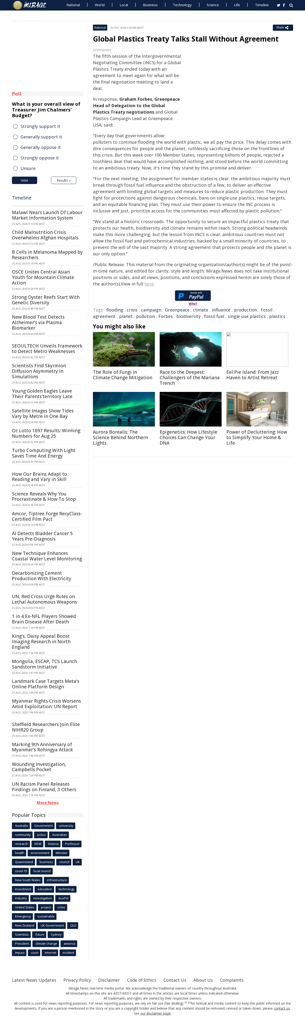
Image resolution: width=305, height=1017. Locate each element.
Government (43, 825)
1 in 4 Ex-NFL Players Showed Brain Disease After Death (44, 619)
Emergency (23, 916)
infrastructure (57, 880)
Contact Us (174, 980)
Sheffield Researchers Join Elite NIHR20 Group (46, 727)
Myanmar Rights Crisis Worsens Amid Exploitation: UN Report (46, 704)
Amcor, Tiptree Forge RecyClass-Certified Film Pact (47, 516)
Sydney (56, 934)
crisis (132, 310)
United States (25, 907)
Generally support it (41, 137)
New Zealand (24, 925)
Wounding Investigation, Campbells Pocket (39, 767)
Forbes (165, 316)
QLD (73, 925)
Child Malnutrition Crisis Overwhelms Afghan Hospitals (45, 235)
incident (68, 952)
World (100, 4)
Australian (59, 835)
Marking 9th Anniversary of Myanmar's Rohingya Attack (42, 747)
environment (40, 853)
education (45, 889)
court (34, 952)
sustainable (46, 916)
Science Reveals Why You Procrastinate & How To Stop (44, 496)
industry (21, 898)
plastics (277, 316)
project (46, 907)
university (66, 825)
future (39, 934)
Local (124, 4)
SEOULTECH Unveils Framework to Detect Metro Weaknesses (47, 348)
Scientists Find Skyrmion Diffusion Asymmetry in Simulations (39, 371)
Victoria (53, 844)
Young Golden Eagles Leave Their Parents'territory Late (42, 394)
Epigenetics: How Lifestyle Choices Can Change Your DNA (188, 437)
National (73, 4)
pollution (145, 316)
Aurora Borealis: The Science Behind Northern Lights (120, 437)
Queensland (24, 862)
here (149, 284)
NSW (38, 844)
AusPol (63, 898)
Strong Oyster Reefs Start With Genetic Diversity (46, 300)
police (41, 835)
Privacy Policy (77, 980)
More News (48, 802)
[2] (189, 1002)
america (69, 943)
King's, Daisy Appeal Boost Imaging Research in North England (41, 641)
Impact (20, 952)
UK (78, 862)
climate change (46, 943)
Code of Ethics (141, 980)
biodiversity (188, 316)
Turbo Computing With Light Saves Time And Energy (43, 453)
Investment (23, 889)
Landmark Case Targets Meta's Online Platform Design (45, 684)
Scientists (22, 934)
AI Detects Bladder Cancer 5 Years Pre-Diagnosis (42, 536)
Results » (64, 180)
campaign (151, 310)
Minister (61, 853)
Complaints (232, 980)
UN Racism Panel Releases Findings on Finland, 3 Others (44, 787)
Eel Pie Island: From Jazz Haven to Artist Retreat (252, 375)
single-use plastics (247, 316)
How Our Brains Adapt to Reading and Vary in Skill (39, 477)
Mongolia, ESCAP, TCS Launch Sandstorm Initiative (44, 664)
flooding (114, 310)
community (23, 835)
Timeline (262, 4)
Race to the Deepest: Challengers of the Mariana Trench (190, 377)
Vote (24, 180)
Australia (21, 825)
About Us (203, 980)
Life (237, 4)
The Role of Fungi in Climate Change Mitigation (122, 375)
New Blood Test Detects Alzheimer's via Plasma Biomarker (38, 322)
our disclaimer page (155, 1013)
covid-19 (21, 871)
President (22, 943)
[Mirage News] (32, 5)
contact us (282, 1008)
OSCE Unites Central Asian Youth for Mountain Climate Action (43, 277)
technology (67, 889)
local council (42, 871)
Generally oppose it (40, 147)
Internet (50, 952)
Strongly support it (40, 126)
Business (150, 4)
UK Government (52, 925)
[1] (185, 1002)
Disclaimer (109, 980)
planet (125, 316)
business (46, 862)
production (245, 310)
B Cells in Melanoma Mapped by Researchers (47, 255)
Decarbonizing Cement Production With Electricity (41, 576)
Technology (182, 4)
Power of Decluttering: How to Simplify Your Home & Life (256, 437)
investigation (42, 898)
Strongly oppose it (39, 158)
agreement (104, 316)
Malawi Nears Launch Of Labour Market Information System (47, 215)
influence (221, 310)
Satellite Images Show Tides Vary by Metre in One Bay (43, 413)
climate (200, 310)
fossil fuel (214, 316)
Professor (72, 844)
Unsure (28, 168)
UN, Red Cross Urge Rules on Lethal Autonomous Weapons (44, 599)
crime (61, 907)
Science (213, 4)
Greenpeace (177, 310)
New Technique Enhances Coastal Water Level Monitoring (47, 556)
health (19, 853)
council (64, 862)
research (21, 844)
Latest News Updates (34, 980)
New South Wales (28, 880)
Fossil (266, 310)
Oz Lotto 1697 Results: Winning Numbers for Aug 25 (46, 433)
